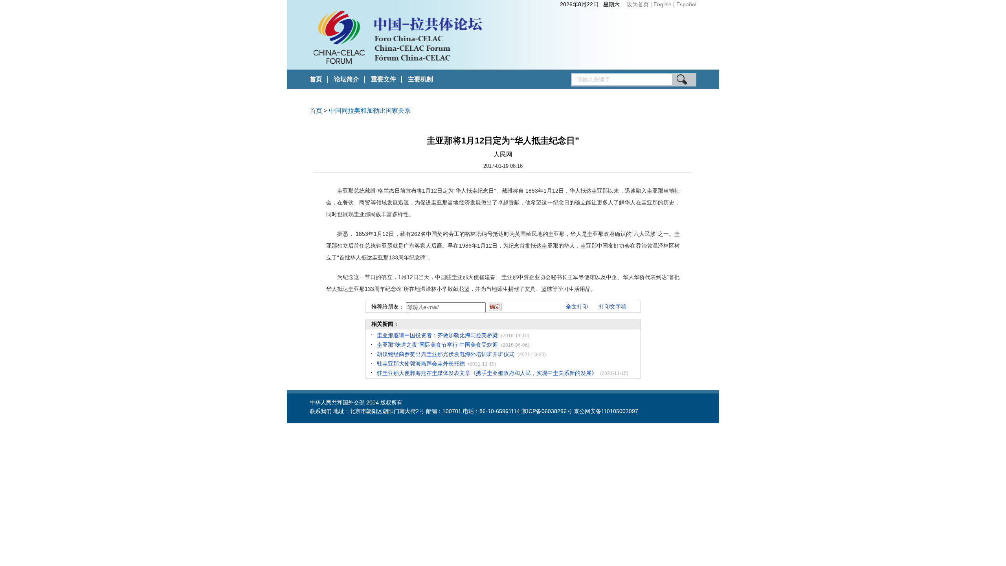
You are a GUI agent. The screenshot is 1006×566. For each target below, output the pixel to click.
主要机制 (420, 79)
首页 (316, 79)
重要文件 (383, 79)
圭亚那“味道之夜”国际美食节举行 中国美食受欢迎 (437, 345)
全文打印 (577, 306)
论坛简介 (346, 79)
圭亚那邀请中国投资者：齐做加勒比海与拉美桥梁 (437, 335)
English (663, 4)
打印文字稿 (612, 306)
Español (686, 4)
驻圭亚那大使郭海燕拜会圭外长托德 (421, 363)
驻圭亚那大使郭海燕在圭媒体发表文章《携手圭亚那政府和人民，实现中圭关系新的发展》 (487, 373)
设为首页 (638, 4)
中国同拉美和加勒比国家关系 (370, 110)
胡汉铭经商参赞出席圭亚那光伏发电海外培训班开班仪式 (445, 354)
